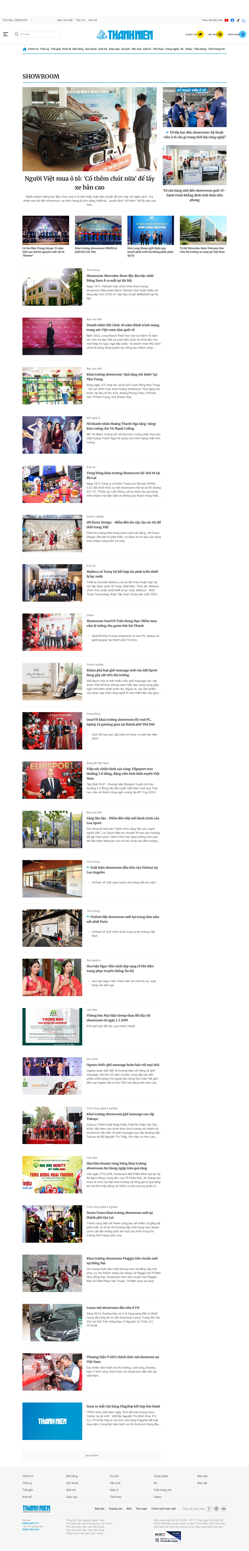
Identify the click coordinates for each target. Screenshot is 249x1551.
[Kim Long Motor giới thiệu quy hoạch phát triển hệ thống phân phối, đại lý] (150, 230)
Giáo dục (114, 49)
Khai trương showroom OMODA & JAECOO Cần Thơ (96, 250)
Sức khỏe (91, 49)
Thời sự (44, 49)
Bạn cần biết (65, 20)
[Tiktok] (238, 20)
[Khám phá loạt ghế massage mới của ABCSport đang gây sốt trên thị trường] (52, 681)
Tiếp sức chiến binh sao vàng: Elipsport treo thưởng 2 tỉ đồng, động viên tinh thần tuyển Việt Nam (123, 773)
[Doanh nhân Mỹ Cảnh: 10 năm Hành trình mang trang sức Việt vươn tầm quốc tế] (52, 336)
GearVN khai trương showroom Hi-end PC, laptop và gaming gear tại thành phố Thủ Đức (125, 638)
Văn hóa (136, 49)
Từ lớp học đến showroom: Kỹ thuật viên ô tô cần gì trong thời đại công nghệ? (195, 134)
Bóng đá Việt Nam (98, 763)
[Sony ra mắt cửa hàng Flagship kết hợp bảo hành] (52, 1421)
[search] (36, 34)
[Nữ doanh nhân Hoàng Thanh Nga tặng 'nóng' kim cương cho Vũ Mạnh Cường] (52, 435)
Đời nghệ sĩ (93, 418)
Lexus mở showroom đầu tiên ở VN (113, 1308)
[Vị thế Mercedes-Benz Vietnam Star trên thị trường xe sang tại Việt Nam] (203, 230)
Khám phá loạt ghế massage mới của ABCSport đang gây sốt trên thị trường (122, 672)
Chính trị (33, 49)
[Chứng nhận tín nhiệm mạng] (167, 1537)
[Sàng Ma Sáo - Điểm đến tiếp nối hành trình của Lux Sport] (52, 829)
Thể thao (158, 49)
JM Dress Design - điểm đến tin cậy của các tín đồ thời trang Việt (124, 524)
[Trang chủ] (24, 49)
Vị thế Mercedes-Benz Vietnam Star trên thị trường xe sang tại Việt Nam (202, 250)
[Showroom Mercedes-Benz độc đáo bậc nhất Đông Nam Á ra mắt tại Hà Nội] (52, 287)
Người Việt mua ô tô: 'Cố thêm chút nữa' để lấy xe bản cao (90, 183)
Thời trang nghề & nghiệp (102, 1108)
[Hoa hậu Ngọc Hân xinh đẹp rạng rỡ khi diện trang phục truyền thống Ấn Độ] (52, 977)
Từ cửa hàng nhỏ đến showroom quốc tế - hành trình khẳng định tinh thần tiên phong (194, 195)
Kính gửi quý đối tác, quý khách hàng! (111, 1026)
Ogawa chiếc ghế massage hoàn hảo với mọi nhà (123, 1065)
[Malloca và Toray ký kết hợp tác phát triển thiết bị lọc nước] (52, 583)
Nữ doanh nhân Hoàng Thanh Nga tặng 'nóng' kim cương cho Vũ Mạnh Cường (121, 426)
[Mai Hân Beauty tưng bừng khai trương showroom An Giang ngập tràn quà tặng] (52, 1174)
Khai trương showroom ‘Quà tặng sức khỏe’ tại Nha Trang (122, 376)
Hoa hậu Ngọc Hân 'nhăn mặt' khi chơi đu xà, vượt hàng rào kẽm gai (124, 983)
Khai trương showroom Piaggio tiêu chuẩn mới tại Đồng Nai (122, 1260)
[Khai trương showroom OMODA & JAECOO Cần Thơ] (98, 230)
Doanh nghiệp (95, 516)
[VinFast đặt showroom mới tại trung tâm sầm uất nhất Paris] (52, 928)
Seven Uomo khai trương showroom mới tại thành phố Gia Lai (120, 1215)
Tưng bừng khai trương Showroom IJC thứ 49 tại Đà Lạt (123, 475)
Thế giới (56, 49)
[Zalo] (244, 20)
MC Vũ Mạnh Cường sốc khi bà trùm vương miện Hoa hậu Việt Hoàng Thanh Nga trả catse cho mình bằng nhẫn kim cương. (124, 438)
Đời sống (78, 49)
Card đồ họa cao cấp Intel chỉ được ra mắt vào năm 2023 (124, 736)
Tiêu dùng (200, 49)
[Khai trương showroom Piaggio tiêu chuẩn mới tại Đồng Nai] (52, 1273)
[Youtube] (226, 20)
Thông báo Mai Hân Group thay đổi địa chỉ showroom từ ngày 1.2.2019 (118, 1017)
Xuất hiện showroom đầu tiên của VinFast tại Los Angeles (122, 870)
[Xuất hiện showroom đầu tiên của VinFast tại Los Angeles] (52, 879)
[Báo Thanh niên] (36, 1509)
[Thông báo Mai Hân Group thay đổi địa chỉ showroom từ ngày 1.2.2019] (52, 1026)
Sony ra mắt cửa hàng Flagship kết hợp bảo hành (123, 1406)
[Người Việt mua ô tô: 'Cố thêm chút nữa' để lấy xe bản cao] (89, 129)
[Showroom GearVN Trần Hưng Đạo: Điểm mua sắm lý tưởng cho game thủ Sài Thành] (52, 632)
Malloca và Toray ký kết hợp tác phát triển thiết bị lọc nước (122, 574)
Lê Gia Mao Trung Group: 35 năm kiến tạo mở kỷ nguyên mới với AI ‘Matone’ (43, 252)
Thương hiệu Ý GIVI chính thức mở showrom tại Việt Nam (123, 1359)
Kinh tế (66, 49)
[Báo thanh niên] (124, 34)
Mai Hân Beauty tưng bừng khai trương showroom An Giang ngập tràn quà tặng (117, 1165)
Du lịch (125, 49)
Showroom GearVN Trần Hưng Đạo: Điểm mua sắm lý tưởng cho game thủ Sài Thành (122, 623)
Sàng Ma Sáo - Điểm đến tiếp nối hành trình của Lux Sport (123, 820)
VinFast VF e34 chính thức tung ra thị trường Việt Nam (123, 934)
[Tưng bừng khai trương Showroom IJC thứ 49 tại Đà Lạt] (52, 484)
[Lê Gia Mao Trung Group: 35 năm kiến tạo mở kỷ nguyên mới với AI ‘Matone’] (45, 230)
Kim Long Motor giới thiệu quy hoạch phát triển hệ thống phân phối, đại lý (150, 252)
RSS (129, 1508)
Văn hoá (115, 1483)
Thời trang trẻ (216, 49)
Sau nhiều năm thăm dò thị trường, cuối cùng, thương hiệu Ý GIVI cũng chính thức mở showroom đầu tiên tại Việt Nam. (121, 1371)
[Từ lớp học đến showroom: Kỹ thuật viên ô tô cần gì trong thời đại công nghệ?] (195, 107)
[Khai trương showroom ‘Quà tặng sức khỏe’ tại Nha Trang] (52, 385)
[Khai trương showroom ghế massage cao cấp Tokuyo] (52, 1125)
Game (90, 615)
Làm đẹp (92, 1009)
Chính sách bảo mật (163, 1508)
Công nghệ (172, 49)
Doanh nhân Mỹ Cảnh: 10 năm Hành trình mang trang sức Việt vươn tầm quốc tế (123, 327)
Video (188, 49)
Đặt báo (99, 1508)
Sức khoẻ (72, 1483)
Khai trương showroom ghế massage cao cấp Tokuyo (120, 1116)
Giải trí (147, 49)
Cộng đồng (93, 713)
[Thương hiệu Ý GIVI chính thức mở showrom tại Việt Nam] (52, 1372)
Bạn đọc (202, 1476)
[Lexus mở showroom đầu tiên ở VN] (52, 1322)
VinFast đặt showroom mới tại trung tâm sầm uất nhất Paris (123, 919)
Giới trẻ (102, 49)
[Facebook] (232, 20)
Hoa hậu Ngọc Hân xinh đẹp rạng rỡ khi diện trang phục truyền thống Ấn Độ (120, 968)
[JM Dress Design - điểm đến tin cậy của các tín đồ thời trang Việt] (52, 533)
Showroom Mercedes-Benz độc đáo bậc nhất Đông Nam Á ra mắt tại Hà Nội (120, 278)
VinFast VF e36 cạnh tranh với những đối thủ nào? (124, 882)
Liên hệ (92, 20)
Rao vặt (202, 1483)
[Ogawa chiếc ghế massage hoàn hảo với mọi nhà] (52, 1076)
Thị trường (93, 270)
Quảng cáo (115, 1508)
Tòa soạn (141, 1508)
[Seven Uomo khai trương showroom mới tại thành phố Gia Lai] (52, 1224)
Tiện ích (80, 20)
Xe (182, 49)
